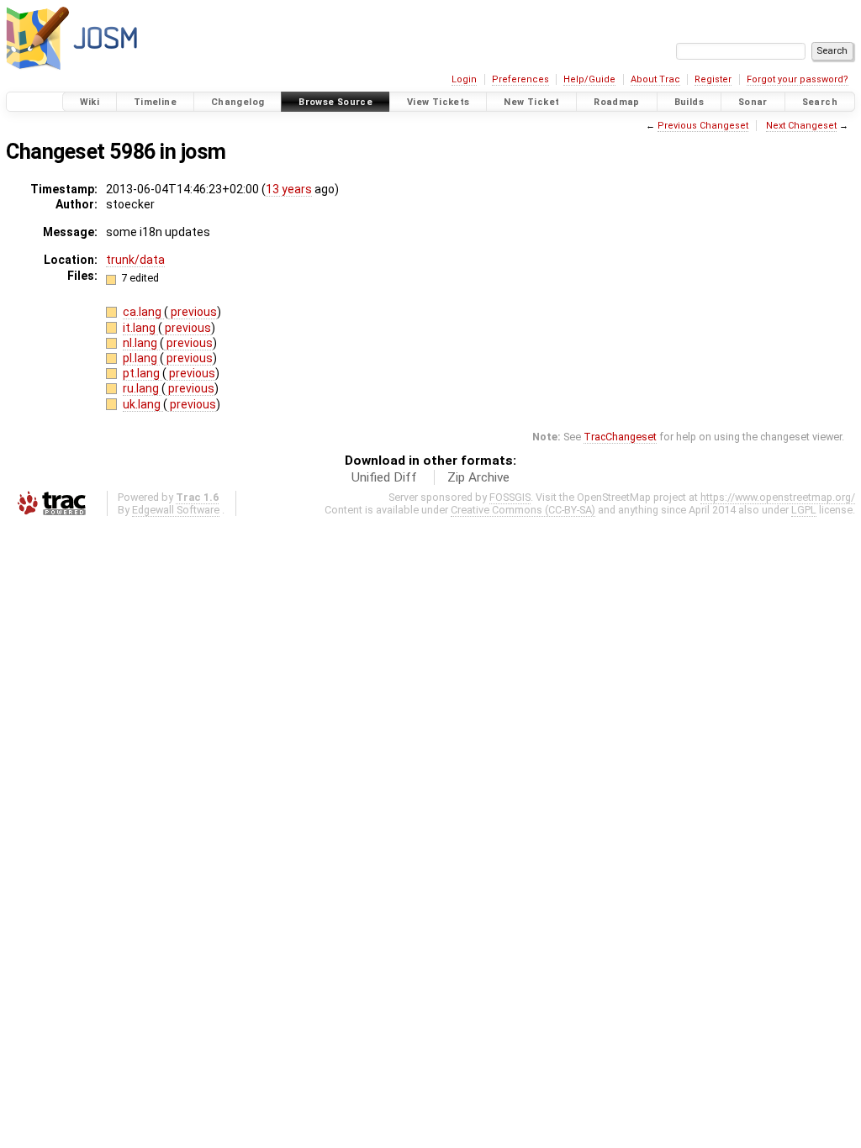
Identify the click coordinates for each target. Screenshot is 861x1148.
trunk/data (135, 259)
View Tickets (438, 102)
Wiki (90, 102)
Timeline (155, 102)
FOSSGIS (510, 497)
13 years (289, 189)
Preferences (520, 79)
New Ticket (531, 102)
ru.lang (142, 388)
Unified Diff (384, 477)
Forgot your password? (797, 79)
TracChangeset (620, 436)
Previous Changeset (703, 125)
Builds (689, 102)
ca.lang (143, 312)
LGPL (803, 509)
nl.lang (141, 343)
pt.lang (142, 373)
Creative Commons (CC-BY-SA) (523, 509)
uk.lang (143, 404)
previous (192, 312)
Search (819, 102)
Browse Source (335, 102)
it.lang (140, 327)
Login (464, 79)
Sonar (753, 102)
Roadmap (617, 102)
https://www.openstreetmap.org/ (777, 497)
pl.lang (141, 358)
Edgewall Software (175, 509)
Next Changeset (801, 125)
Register (713, 79)
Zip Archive (478, 477)
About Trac (655, 79)
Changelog (237, 102)
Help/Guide (589, 79)
